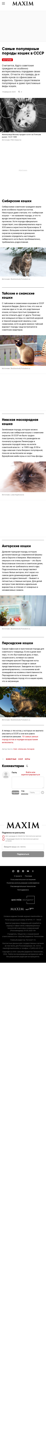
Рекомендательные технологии (23, 886)
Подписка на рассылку (13, 832)
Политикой (10, 839)
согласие (12, 836)
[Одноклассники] (33, 871)
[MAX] (13, 871)
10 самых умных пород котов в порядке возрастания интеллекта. (20, 739)
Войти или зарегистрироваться (30, 773)
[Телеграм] (23, 871)
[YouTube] (28, 871)
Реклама (28, 876)
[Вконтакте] (18, 871)
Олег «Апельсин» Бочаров (23, 749)
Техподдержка (23, 890)
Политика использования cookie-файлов (23, 883)
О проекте (18, 876)
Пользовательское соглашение (23, 879)
